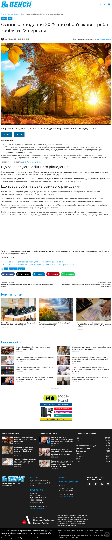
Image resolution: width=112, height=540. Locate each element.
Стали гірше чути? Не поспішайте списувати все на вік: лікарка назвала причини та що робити (61, 452)
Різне (10, 18)
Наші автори (37, 490)
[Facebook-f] (89, 483)
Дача (86, 530)
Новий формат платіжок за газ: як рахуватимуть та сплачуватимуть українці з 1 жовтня (93, 325)
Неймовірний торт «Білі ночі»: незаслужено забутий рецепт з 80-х (33, 348)
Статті (73, 537)
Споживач (62, 537)
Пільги (97, 533)
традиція (21, 269)
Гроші (103, 535)
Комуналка (79, 530)
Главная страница (7, 14)
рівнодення (13, 269)
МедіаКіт (63, 477)
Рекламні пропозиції (68, 481)
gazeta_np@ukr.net (66, 496)
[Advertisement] (56, 232)
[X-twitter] (101, 483)
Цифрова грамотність (81, 535)
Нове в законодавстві (66, 535)
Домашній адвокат (65, 533)
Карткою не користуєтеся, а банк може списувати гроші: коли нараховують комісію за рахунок (62, 463)
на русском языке (104, 39)
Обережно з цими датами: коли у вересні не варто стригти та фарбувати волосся (91, 348)
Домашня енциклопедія (80, 533)
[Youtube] (108, 483)
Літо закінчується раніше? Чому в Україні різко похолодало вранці (55, 324)
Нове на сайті (11, 342)
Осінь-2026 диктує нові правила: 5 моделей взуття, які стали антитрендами (18, 324)
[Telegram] (95, 483)
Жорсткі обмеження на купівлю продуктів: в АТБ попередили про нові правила (34, 368)
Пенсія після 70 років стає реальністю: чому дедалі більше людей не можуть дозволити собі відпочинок (90, 359)
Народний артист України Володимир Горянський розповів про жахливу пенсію (91, 378)
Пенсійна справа (69, 530)
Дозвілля (91, 533)
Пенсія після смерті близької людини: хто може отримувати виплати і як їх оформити (34, 378)
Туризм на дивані (94, 535)
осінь (6, 269)
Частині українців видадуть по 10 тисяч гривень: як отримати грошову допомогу (35, 358)
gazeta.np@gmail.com (38, 508)
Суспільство (99, 530)
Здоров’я (91, 530)
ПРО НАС (34, 477)
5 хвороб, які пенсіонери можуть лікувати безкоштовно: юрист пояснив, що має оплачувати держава (91, 369)
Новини (16, 14)
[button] (109, 4)
